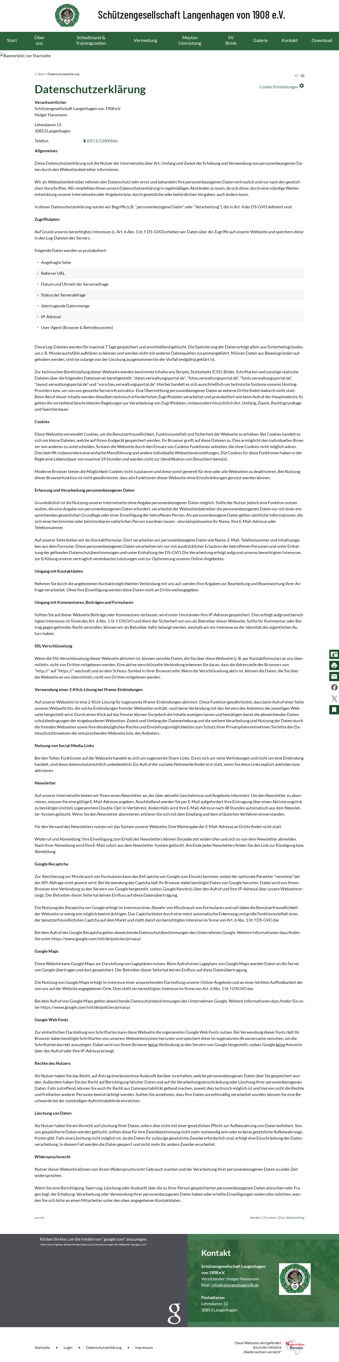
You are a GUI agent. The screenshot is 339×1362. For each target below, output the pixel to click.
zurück (39, 1217)
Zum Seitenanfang (291, 1217)
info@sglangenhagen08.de (235, 1284)
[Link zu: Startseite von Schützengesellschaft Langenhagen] (169, 15)
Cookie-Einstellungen (281, 85)
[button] (93, 1280)
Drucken (269, 1217)
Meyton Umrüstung (189, 40)
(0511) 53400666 (102, 140)
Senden (255, 1217)
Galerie (260, 40)
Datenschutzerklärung (104, 1347)
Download (322, 40)
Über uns (39, 40)
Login (68, 1347)
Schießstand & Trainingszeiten (91, 40)
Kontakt (290, 40)
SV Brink (231, 40)
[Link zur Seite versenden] (296, 75)
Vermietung (145, 40)
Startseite (42, 1347)
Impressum (144, 1347)
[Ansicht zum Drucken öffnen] (302, 75)
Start (12, 40)
